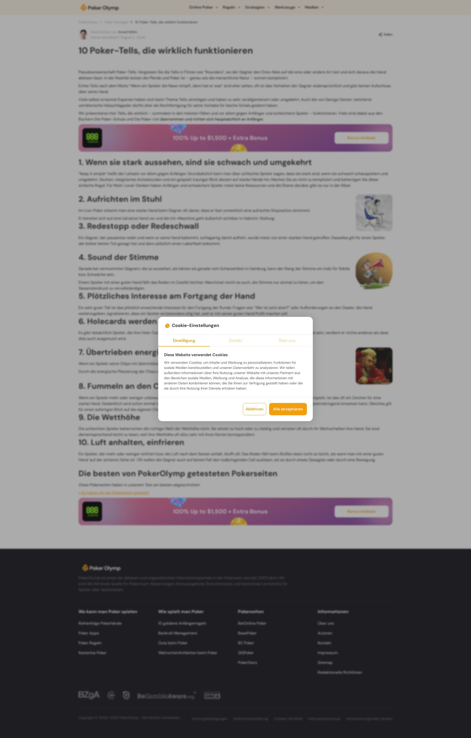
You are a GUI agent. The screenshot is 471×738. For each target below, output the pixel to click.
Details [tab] (235, 340)
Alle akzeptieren (288, 409)
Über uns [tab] (287, 340)
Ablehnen (254, 409)
